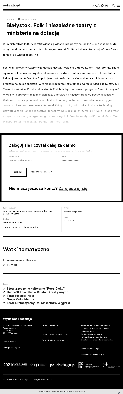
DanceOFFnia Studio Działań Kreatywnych (37, 292)
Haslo (64, 156)
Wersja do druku (28, 19)
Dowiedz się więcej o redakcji (55, 340)
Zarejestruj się (73, 188)
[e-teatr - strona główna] (11, 5)
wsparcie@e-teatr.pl (90, 348)
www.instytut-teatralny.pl (92, 354)
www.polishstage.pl (12, 347)
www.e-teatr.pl (9, 342)
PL (106, 5)
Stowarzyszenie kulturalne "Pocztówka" (36, 288)
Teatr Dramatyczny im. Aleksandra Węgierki (38, 303)
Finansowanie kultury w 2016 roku (19, 262)
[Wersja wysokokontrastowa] (102, 5)
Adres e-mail (14, 156)
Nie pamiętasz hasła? (41, 171)
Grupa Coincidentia (20, 299)
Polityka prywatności (42, 380)
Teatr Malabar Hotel (21, 296)
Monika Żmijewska (73, 211)
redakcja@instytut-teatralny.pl (55, 334)
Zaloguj (17, 172)
